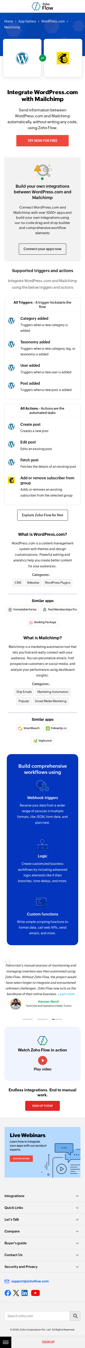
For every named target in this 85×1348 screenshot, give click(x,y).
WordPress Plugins (57, 582)
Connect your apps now (42, 249)
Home (8, 21)
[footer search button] (75, 1316)
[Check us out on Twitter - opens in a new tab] (16, 1293)
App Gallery (27, 21)
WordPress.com (53, 21)
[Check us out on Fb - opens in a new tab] (8, 1293)
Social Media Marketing (50, 701)
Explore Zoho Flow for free (42, 515)
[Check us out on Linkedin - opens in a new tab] (25, 1293)
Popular (24, 701)
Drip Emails (24, 692)
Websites (33, 582)
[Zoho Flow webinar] (42, 1152)
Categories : (41, 575)
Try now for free (42, 141)
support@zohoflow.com (30, 1281)
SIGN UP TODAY (42, 1105)
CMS (18, 582)
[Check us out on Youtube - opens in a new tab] (35, 1293)
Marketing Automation (52, 692)
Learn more (66, 994)
